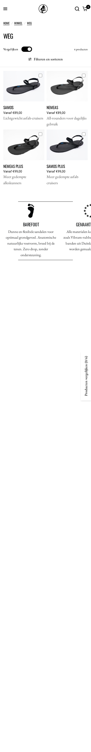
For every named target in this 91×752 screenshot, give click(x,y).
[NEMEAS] (67, 86)
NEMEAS (52, 107)
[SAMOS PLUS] (67, 145)
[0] (84, 9)
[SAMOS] (23, 86)
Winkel (18, 23)
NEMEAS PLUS (13, 166)
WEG (29, 23)
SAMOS (8, 107)
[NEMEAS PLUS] (23, 145)
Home (6, 23)
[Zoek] (77, 9)
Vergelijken (10, 49)
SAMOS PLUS (56, 166)
